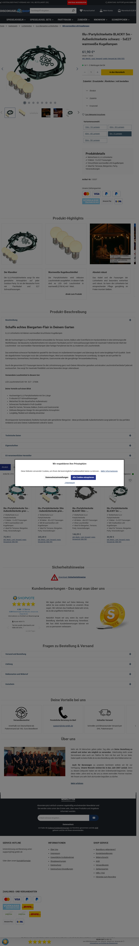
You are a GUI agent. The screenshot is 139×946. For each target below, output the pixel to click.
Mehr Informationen (109, 471)
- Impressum (69, 483)
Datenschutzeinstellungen (56, 477)
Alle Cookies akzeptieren (83, 477)
